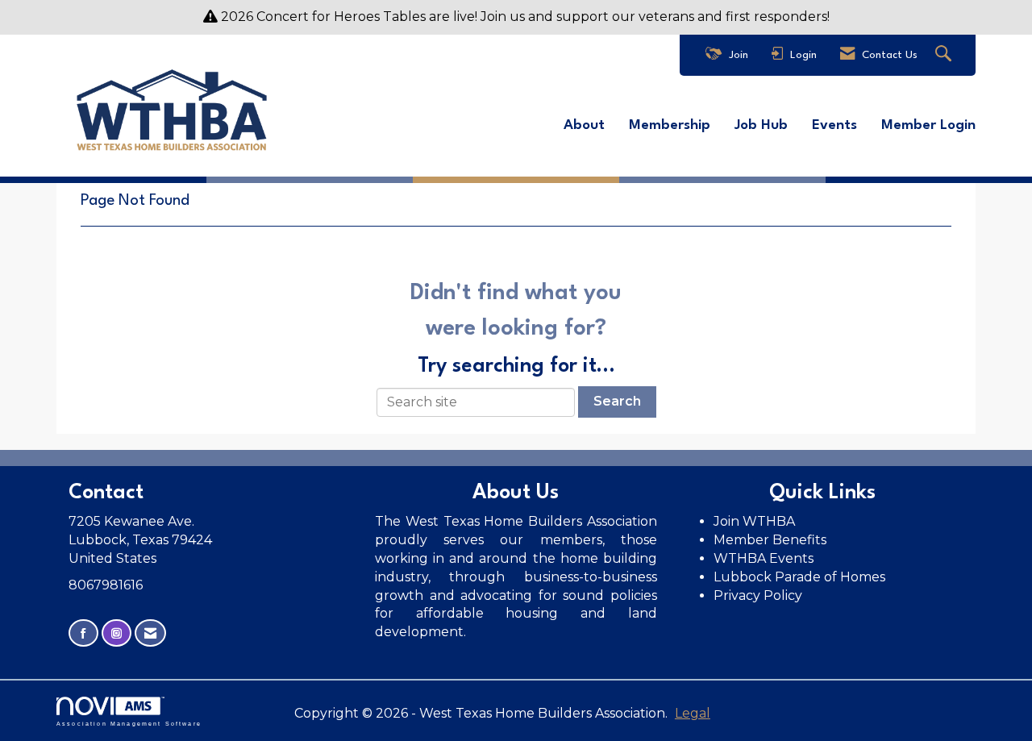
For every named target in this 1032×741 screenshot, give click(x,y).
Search (617, 401)
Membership (669, 125)
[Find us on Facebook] (83, 633)
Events (834, 125)
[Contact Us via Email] (150, 633)
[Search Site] (945, 55)
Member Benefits (770, 539)
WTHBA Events (764, 558)
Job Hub (761, 125)
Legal (692, 713)
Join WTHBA (754, 521)
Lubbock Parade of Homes (799, 577)
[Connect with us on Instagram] (116, 633)
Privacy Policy (759, 595)
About (584, 125)
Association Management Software (129, 723)
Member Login (928, 125)
